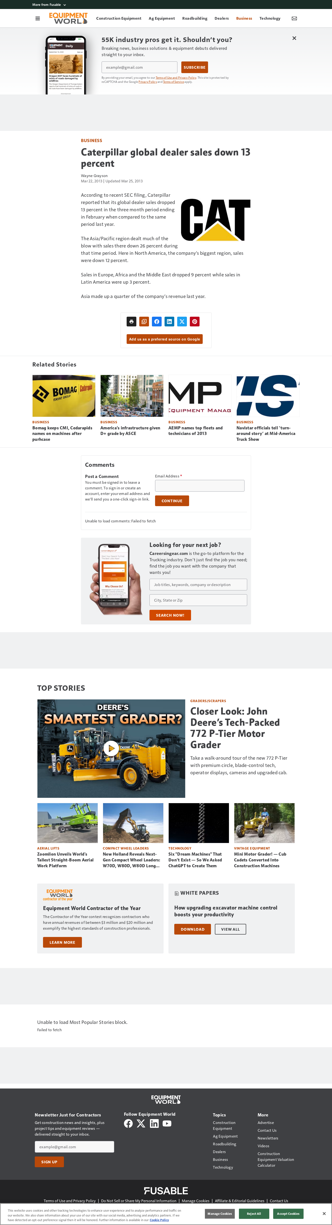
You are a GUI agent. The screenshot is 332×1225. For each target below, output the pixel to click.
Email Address (168, 476)
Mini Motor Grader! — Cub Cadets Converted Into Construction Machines (260, 859)
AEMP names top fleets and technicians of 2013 (195, 430)
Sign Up (49, 1161)
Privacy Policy (148, 82)
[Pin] (195, 321)
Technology (179, 848)
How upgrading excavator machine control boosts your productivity (226, 911)
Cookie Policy (159, 1220)
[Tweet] (182, 321)
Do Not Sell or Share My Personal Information (138, 1200)
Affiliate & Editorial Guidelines (239, 1200)
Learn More (62, 942)
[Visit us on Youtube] (167, 1122)
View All (230, 929)
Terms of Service (173, 82)
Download (192, 929)
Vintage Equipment (252, 848)
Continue (172, 500)
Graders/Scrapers (208, 701)
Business (91, 140)
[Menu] (38, 18)
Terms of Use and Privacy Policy (176, 77)
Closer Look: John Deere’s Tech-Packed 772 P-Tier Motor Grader (235, 728)
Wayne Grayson (94, 175)
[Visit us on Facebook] (128, 1122)
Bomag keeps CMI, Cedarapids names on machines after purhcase (62, 433)
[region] (166, 1214)
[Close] (324, 1213)
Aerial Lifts (48, 848)
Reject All (254, 1214)
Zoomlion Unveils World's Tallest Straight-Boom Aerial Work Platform (65, 859)
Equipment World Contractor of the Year (91, 908)
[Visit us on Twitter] (141, 1122)
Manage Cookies (196, 1200)
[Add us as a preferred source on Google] (144, 321)
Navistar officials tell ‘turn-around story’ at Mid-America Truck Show (265, 433)
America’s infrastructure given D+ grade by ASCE (130, 430)
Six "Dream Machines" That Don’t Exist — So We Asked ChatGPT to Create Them (195, 859)
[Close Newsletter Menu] (294, 38)
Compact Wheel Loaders (126, 848)
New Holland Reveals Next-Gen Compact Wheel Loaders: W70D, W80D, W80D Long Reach (131, 860)
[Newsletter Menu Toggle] (294, 18)
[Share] (157, 321)
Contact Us (279, 1200)
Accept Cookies (288, 1214)
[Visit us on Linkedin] (154, 1122)
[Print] (131, 321)
